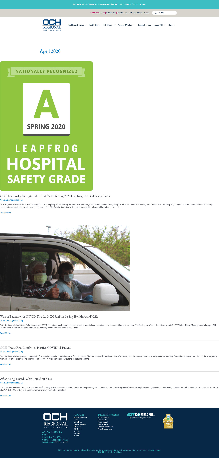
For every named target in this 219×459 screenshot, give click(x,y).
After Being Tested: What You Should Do (26, 379)
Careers (146, 13)
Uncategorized (12, 200)
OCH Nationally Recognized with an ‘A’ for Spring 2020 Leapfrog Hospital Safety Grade (55, 196)
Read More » (5, 213)
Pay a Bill (120, 13)
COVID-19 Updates (97, 13)
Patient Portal (137, 13)
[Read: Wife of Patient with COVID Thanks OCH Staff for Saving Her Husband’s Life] (65, 268)
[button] (77, 25)
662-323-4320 (111, 13)
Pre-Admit (128, 13)
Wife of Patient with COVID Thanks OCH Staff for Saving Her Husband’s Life (49, 316)
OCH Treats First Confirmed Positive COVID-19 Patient (35, 347)
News (2, 200)
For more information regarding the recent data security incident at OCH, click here (109, 4)
